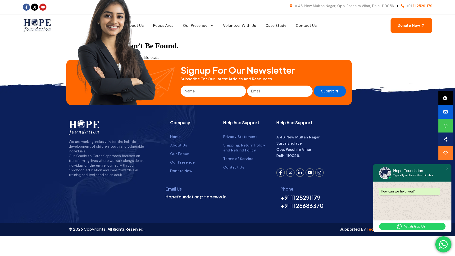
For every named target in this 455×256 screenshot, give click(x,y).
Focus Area (163, 25)
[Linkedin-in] (300, 172)
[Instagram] (319, 172)
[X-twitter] (34, 7)
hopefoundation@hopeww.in (196, 196)
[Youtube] (42, 7)
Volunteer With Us (239, 25)
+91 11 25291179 (300, 197)
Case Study (275, 25)
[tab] (445, 98)
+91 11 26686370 (302, 205)
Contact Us (306, 25)
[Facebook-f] (26, 7)
